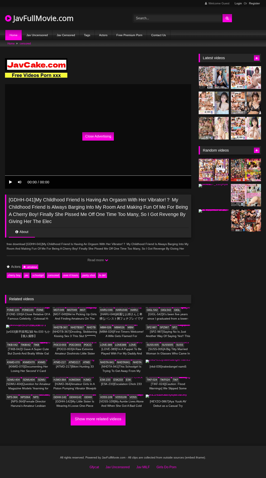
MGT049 (72, 310)
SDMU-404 (13, 379)
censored (25, 43)
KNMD (41, 362)
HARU (134, 310)
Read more (96, 260)
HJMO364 (74, 379)
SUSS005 (167, 344)
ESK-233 (105, 379)
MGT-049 (59, 310)
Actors (103, 35)
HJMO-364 (60, 379)
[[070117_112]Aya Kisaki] (214, 185)
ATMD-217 (60, 362)
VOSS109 (121, 397)
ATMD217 (74, 362)
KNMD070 (29, 362)
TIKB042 (26, 344)
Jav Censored (66, 35)
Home (13, 35)
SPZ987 (164, 327)
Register (254, 3)
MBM (130, 327)
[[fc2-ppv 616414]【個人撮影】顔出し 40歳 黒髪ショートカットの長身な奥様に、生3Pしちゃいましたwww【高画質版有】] (214, 211)
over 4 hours (70, 275)
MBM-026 (105, 327)
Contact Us (158, 35)
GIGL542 (166, 310)
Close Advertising (98, 136)
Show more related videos (98, 419)
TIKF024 (165, 379)
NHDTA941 (123, 362)
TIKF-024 (152, 379)
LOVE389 (120, 344)
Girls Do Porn (166, 467)
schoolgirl (38, 275)
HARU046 (121, 310)
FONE (40, 310)
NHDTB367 (77, 327)
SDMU (41, 379)
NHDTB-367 (61, 327)
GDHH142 (75, 397)
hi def (102, 275)
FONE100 (27, 310)
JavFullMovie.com (42, 18)
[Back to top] (253, 466)
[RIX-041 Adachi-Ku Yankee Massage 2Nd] (214, 170)
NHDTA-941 (107, 362)
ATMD (86, 362)
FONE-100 (13, 310)
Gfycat (94, 467)
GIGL (177, 310)
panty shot (88, 275)
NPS (35, 397)
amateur (31, 266)
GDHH (88, 397)
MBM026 (119, 327)
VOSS (133, 397)
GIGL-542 (152, 310)
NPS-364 (12, 397)
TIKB (36, 344)
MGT (82, 310)
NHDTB (91, 327)
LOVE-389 (106, 344)
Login (238, 3)
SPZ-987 (152, 327)
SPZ (174, 327)
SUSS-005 (153, 344)
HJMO (87, 379)
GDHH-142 (60, 397)
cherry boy (14, 275)
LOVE (132, 344)
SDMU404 (29, 379)
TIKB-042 (12, 344)
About (23, 232)
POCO (87, 344)
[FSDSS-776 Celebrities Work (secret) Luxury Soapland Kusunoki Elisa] (246, 103)
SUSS (179, 344)
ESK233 (118, 379)
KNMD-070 (13, 362)
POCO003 (75, 344)
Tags (87, 35)
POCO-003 (60, 344)
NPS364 (25, 397)
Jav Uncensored (37, 35)
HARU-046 (106, 310)
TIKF (175, 379)
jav (26, 275)
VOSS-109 (106, 397)
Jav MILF (143, 467)
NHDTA (137, 362)
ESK (128, 379)
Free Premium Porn (129, 35)
